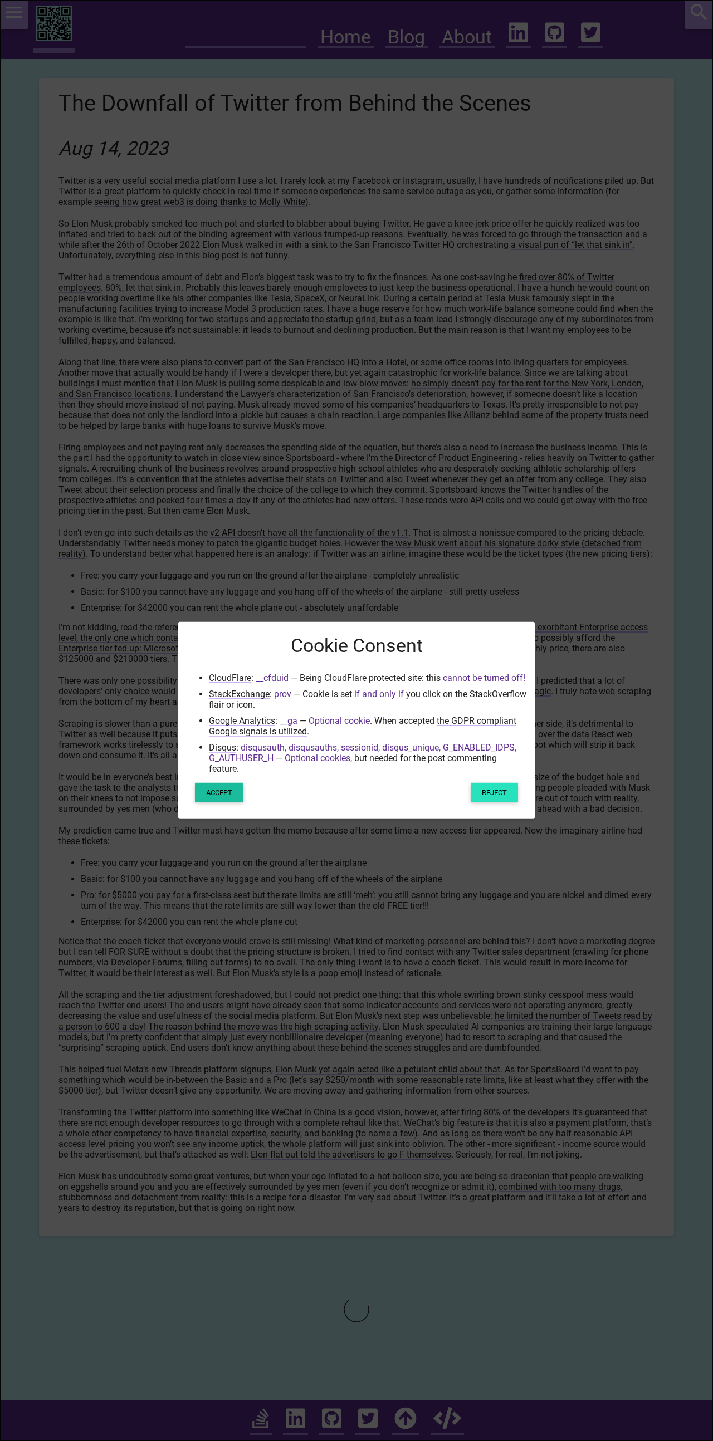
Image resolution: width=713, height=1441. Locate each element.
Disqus (222, 747)
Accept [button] (219, 792)
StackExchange (239, 694)
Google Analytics (242, 720)
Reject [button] (494, 792)
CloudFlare (230, 678)
